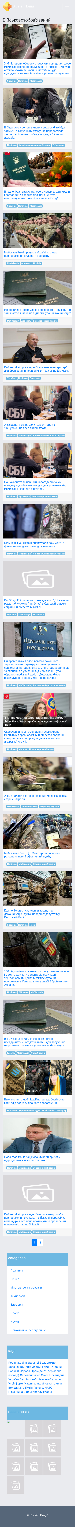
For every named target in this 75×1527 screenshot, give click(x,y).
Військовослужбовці (38, 1392)
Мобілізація (36, 81)
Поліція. (37, 263)
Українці (33, 1362)
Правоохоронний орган (41, 749)
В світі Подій (23, 6)
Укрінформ (15, 1383)
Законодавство (29, 806)
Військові (23, 992)
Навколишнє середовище (28, 1330)
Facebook (35, 378)
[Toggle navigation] (67, 6)
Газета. (11, 1053)
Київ (28, 1366)
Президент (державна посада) (23, 1110)
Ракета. (38, 1387)
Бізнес (14, 1279)
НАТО (48, 1387)
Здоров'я (16, 1304)
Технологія (17, 1296)
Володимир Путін (20, 1387)
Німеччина (15, 1392)
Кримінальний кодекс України (34, 145)
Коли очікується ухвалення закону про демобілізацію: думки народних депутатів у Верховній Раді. (32, 914)
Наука (14, 1321)
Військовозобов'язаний (45, 320)
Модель (23, 749)
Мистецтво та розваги (26, 1287)
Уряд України (38, 1053)
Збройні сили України (47, 1366)
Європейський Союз (34, 1375)
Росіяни (13, 1371)
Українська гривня (49, 1383)
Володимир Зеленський (44, 496)
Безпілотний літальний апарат (40, 1379)
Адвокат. (26, 263)
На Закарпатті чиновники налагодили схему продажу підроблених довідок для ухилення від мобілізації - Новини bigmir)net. (34, 485)
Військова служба (49, 806)
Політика (16, 1270)
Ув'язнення (58, 145)
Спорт (14, 1313)
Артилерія (24, 496)
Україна (22, 1362)
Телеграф (61, 1110)
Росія (12, 1362)
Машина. (30, 1383)
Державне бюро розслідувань (49, 685)
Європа (25, 1371)
